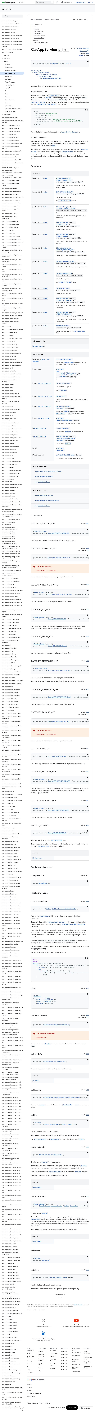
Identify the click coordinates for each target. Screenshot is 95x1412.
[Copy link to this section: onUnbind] (41, 1270)
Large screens (54, 1353)
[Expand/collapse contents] (42, 25)
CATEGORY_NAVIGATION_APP (46, 104)
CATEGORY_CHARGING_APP (64, 192)
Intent (48, 98)
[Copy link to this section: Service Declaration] (48, 92)
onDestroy (59, 450)
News (28, 1367)
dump (57, 371)
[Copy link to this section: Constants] (44, 515)
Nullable (63, 377)
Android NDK (76, 1371)
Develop (46, 19)
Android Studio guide (76, 1356)
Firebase (29, 1390)
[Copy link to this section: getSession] (42, 1090)
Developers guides (75, 1360)
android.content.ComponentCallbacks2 (50, 471)
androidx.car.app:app (83, 48)
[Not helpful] (87, 19)
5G (39, 1371)
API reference (7, 9)
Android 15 (64, 1357)
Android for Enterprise (30, 1357)
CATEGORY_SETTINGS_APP (64, 300)
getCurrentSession (63, 383)
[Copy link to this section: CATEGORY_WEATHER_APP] (57, 801)
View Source (83, 51)
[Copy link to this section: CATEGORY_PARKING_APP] (57, 712)
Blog (28, 1370)
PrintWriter (70, 375)
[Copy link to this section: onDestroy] (42, 1251)
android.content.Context (41, 72)
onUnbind (59, 455)
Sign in (90, 2)
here (53, 146)
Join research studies (88, 1367)
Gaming (41, 1351)
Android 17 (64, 1351)
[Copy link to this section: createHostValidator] (51, 901)
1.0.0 (87, 53)
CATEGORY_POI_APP (65, 200)
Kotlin (81, 55)
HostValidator (69, 363)
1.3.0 (87, 550)
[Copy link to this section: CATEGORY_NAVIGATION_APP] (60, 690)
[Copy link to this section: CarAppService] (46, 876)
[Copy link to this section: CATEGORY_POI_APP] (52, 749)
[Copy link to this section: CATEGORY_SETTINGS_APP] (57, 772)
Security (29, 1361)
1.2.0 (87, 771)
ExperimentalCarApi (64, 178)
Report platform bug (87, 1352)
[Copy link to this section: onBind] (39, 1115)
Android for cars (53, 1364)
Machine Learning (41, 1355)
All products (31, 1396)
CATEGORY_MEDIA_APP (63, 236)
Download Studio (75, 1367)
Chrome (29, 1387)
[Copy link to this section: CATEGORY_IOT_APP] (51, 610)
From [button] (48, 471)
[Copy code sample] (88, 110)
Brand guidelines (45, 1403)
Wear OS (52, 1356)
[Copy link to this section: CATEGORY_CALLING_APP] (57, 524)
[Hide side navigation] (22, 1409)
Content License (78, 1305)
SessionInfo (60, 408)
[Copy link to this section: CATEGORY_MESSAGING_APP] (60, 661)
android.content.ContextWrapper (46, 74)
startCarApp (37, 1187)
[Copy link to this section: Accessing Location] (48, 137)
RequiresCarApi (62, 207)
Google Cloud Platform (34, 1393)
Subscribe (72, 1407)
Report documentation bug (88, 1357)
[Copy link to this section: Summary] (43, 166)
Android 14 (64, 1360)
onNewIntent (54, 1139)
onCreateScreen (55, 1172)
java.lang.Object (36, 71)
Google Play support (87, 1362)
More (21, 2)
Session (48, 383)
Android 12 (64, 1366)
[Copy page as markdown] (65, 49)
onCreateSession (62, 428)
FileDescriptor (71, 373)
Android (29, 1353)
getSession (63, 390)
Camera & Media (41, 1364)
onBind (58, 420)
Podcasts (29, 1373)
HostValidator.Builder (56, 922)
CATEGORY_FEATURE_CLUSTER (65, 209)
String (45, 178)
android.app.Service (45, 76)
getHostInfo (60, 396)
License (35, 1403)
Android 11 (64, 1369)
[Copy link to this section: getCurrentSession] (49, 1015)
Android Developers (36, 19)
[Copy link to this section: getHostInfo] (44, 1054)
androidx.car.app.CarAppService (51, 78)
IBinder (47, 418)
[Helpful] (84, 19)
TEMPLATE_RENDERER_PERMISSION (73, 924)
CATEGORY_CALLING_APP (63, 180)
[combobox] (44, 2)
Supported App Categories (70, 132)
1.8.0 (87, 636)
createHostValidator (63, 359)
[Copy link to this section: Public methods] (49, 893)
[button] (12, 20)
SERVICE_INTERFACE (38, 102)
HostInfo (48, 396)
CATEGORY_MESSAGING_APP (64, 250)
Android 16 (64, 1354)
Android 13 (64, 1363)
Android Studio (80, 2)
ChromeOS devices (53, 1360)
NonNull (43, 359)
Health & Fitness (41, 1359)
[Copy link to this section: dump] (38, 988)
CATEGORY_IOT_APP (62, 224)
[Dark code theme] (88, 61)
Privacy (41, 1368)
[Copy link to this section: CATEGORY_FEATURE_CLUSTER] (61, 585)
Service (68, 63)
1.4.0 (87, 523)
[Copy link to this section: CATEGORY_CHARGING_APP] (59, 548)
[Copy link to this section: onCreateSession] (48, 1147)
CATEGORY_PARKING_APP (64, 273)
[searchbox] (12, 16)
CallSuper (60, 369)
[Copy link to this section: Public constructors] (54, 867)
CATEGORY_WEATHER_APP (63, 314)
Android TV (53, 1368)
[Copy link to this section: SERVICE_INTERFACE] (51, 825)
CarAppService (54, 63)
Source (29, 1364)
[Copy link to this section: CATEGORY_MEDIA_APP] (54, 636)
